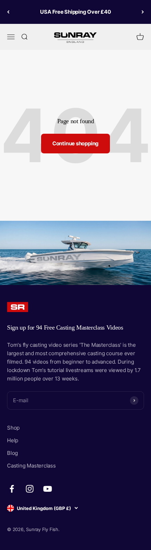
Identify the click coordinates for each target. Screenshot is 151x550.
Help (12, 440)
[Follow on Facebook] (12, 488)
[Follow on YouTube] (47, 488)
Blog (12, 453)
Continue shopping (75, 143)
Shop (13, 427)
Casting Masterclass (31, 465)
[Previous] (8, 12)
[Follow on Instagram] (29, 488)
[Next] (143, 12)
